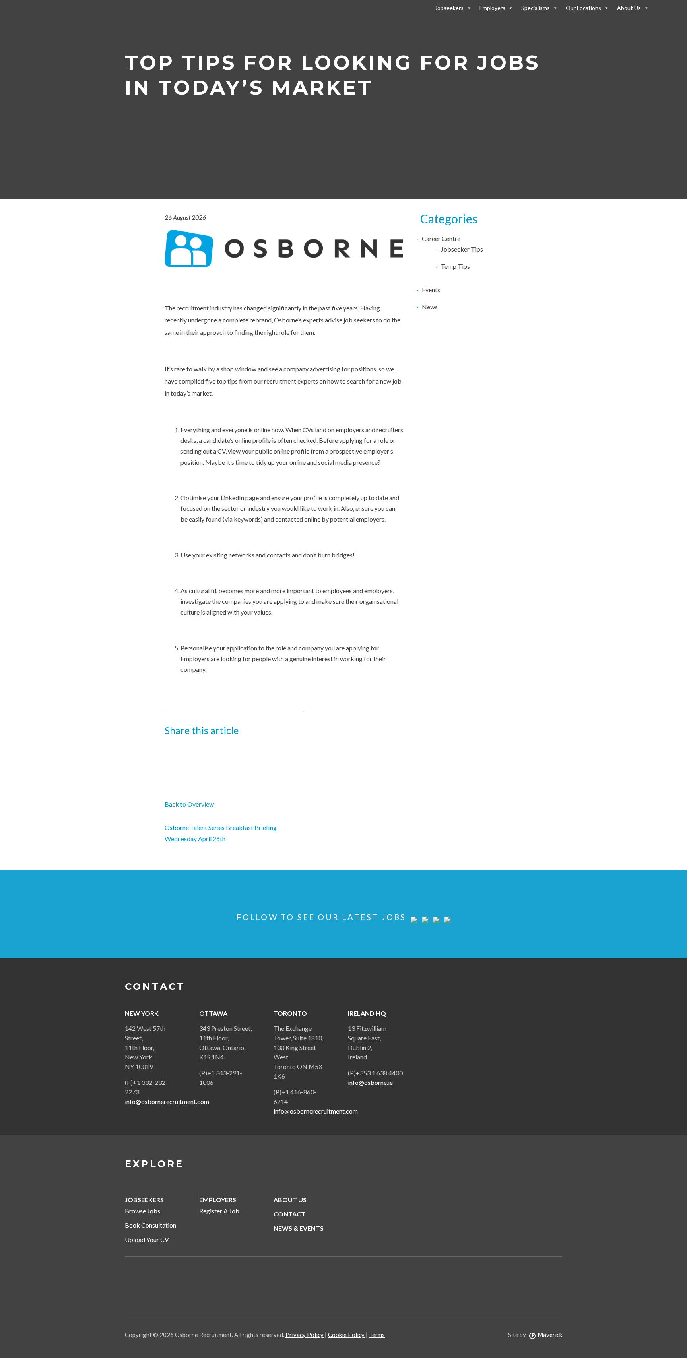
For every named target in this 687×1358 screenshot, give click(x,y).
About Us (629, 7)
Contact (289, 1214)
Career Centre (441, 238)
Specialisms (535, 7)
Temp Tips (455, 266)
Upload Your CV (147, 1239)
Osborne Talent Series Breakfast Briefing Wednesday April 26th (221, 833)
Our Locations (583, 7)
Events (431, 289)
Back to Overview (189, 804)
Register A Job (219, 1210)
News (430, 306)
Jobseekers (449, 7)
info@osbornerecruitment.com (167, 1101)
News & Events (299, 1228)
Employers (492, 7)
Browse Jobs (142, 1210)
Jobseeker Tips (462, 249)
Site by (535, 1334)
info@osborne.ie (370, 1082)
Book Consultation (150, 1225)
